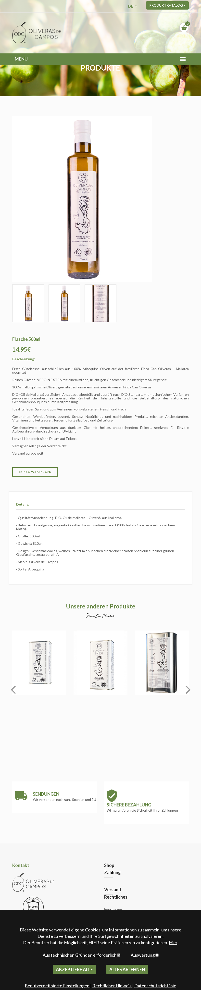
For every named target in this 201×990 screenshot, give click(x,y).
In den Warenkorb (35, 472)
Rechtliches (115, 897)
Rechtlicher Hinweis (112, 985)
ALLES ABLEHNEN (127, 969)
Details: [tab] (22, 504)
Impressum (113, 909)
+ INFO (39, 680)
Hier (173, 942)
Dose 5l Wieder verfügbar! (162, 647)
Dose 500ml (100, 647)
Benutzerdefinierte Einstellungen (57, 985)
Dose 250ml (39, 647)
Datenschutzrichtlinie (155, 985)
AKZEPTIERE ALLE (74, 969)
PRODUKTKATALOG (166, 5)
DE (130, 6)
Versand (112, 889)
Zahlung (112, 872)
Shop (109, 865)
